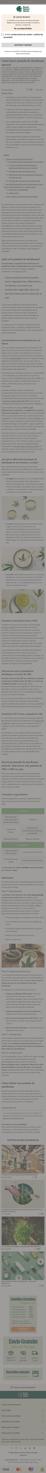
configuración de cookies (21, 34)
